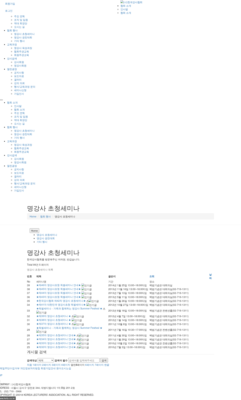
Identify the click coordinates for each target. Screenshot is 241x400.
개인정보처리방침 (30, 368)
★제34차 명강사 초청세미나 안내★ (56, 339)
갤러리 (18, 79)
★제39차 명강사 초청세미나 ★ (54, 316)
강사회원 (19, 62)
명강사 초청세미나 (24, 34)
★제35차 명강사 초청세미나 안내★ (56, 335)
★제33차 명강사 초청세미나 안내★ (56, 343)
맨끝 (106, 364)
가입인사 (19, 93)
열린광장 (12, 69)
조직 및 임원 (21, 19)
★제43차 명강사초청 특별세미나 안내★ (59, 297)
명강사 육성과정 (23, 48)
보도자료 (19, 76)
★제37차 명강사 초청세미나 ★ (54, 323)
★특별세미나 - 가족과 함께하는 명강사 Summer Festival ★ (69, 308)
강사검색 (12, 58)
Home (33, 216)
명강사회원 (20, 65)
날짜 (210, 276)
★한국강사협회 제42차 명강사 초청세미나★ (61, 300)
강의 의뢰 (19, 83)
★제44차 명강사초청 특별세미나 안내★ (59, 292)
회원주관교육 (21, 55)
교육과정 (12, 44)
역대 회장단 (20, 23)
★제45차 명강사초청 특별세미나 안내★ (59, 289)
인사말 (124, 9)
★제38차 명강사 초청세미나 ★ (54, 320)
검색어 (61, 360)
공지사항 (19, 72)
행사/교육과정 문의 (24, 86)
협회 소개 (125, 5)
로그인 (9, 10)
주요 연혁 (19, 16)
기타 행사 (19, 41)
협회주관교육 (21, 51)
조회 (151, 276)
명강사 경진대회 (23, 37)
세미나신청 (20, 90)
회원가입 (10, 3)
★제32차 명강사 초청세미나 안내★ (56, 347)
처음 (29, 364)
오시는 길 (19, 26)
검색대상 (32, 360)
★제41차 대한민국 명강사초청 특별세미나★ (61, 304)
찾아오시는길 (63, 368)
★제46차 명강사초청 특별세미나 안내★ (59, 285)
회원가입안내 (48, 368)
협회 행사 (12, 30)
